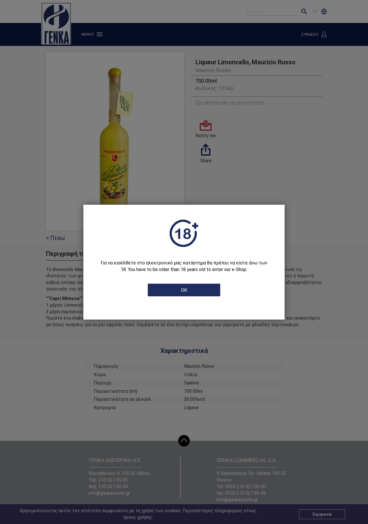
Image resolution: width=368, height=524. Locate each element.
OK (184, 290)
